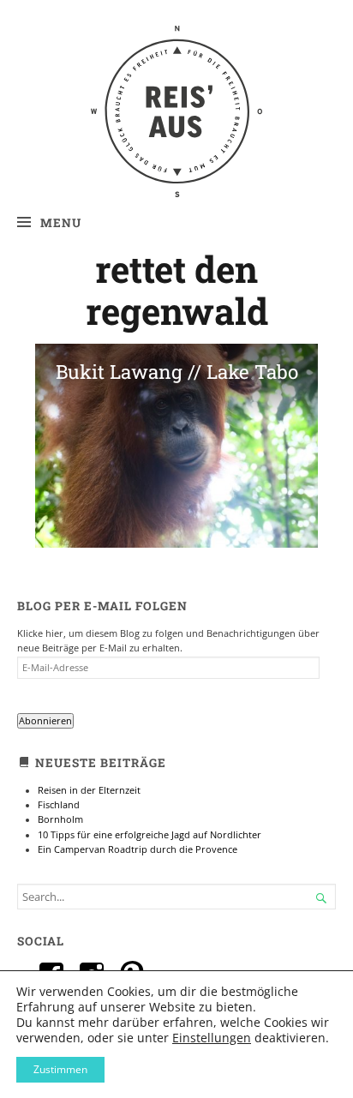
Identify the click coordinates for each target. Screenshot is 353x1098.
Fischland (59, 805)
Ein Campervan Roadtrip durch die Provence (137, 849)
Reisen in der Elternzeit (89, 790)
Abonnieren (45, 721)
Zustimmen (60, 1069)
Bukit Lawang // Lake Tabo (177, 371)
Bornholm (60, 819)
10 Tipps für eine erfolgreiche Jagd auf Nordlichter (149, 835)
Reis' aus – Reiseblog (177, 61)
